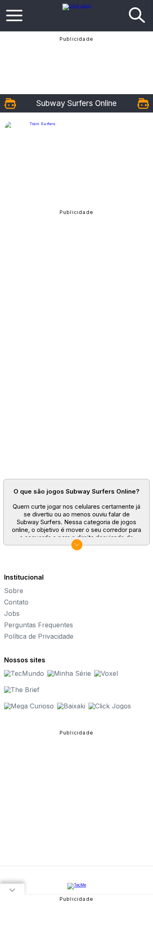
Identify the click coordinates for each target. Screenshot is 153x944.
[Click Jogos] (76, 5)
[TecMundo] (24, 673)
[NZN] (76, 886)
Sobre (13, 591)
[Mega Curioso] (29, 706)
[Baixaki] (71, 706)
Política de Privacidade (38, 636)
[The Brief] (22, 690)
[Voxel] (106, 673)
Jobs (12, 613)
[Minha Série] (69, 673)
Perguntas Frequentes (38, 625)
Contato (16, 602)
